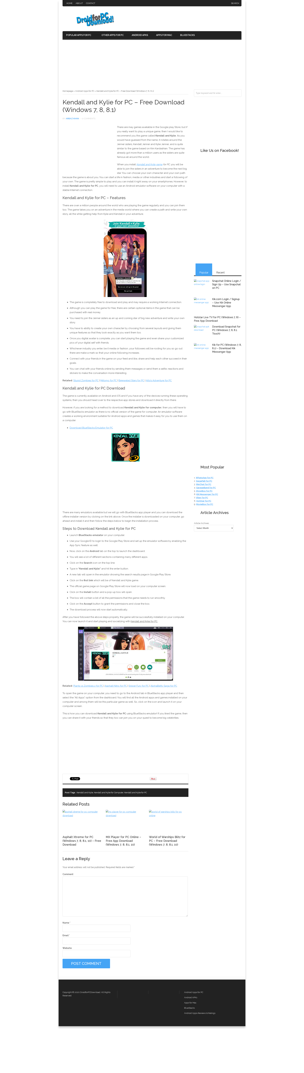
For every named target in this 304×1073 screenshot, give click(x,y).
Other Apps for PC (112, 35)
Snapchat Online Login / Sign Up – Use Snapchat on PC (226, 284)
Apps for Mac (164, 35)
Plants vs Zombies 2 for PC (88, 685)
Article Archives (201, 523)
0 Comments (88, 118)
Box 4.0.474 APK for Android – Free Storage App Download (183, 792)
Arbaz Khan (72, 118)
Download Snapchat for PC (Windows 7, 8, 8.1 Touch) (226, 330)
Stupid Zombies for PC (86, 380)
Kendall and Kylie (85, 792)
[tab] (204, 269)
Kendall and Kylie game (149, 164)
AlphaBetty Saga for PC (164, 685)
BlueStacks (187, 35)
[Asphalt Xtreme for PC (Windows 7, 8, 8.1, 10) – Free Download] (82, 815)
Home (69, 3)
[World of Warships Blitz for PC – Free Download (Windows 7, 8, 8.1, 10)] (168, 815)
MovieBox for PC (204, 504)
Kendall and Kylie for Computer (108, 792)
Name (66, 922)
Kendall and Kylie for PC (135, 792)
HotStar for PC (203, 501)
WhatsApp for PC (204, 477)
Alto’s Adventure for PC (159, 380)
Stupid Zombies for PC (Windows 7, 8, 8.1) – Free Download (178, 792)
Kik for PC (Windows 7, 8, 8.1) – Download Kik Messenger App (226, 348)
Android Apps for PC (84, 91)
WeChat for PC (203, 484)
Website (67, 948)
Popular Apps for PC (78, 35)
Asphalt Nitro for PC (116, 685)
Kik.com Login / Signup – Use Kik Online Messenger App (226, 303)
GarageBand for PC (206, 487)
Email (66, 935)
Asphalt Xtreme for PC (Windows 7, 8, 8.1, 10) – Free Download (82, 840)
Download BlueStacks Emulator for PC (91, 427)
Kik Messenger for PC (207, 494)
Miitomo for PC (108, 380)
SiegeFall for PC (204, 481)
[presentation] (204, 269)
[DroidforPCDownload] (90, 25)
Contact (90, 3)
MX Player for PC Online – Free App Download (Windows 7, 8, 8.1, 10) (123, 840)
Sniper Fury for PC (139, 685)
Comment (68, 874)
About (79, 3)
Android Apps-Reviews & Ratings (199, 1013)
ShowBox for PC (204, 491)
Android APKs (140, 35)
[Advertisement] (152, 66)
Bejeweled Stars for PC (131, 380)
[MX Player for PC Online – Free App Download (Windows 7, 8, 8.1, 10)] (125, 815)
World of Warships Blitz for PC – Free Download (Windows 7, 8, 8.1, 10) (167, 840)
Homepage (68, 91)
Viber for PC (202, 497)
